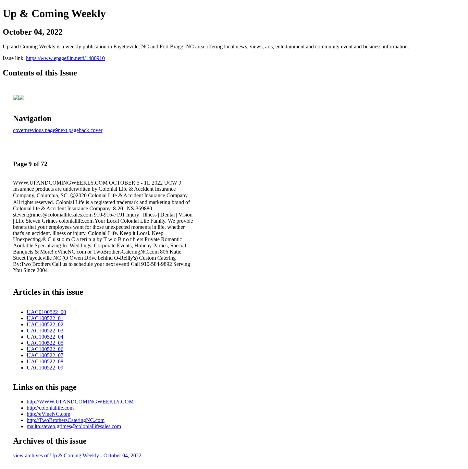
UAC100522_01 (45, 318)
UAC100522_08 (45, 361)
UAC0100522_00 (46, 312)
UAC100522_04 (45, 337)
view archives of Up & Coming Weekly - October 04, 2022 (77, 455)
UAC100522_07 (45, 355)
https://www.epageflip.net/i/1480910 (65, 58)
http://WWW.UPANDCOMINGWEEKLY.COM (80, 401)
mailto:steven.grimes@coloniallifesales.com (74, 426)
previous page (40, 130)
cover (19, 130)
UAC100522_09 (45, 368)
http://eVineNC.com (48, 414)
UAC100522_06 (45, 349)
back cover (90, 130)
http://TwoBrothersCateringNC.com (65, 420)
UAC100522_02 (45, 324)
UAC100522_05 (45, 343)
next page (68, 130)
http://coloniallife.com (50, 408)
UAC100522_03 (45, 330)
